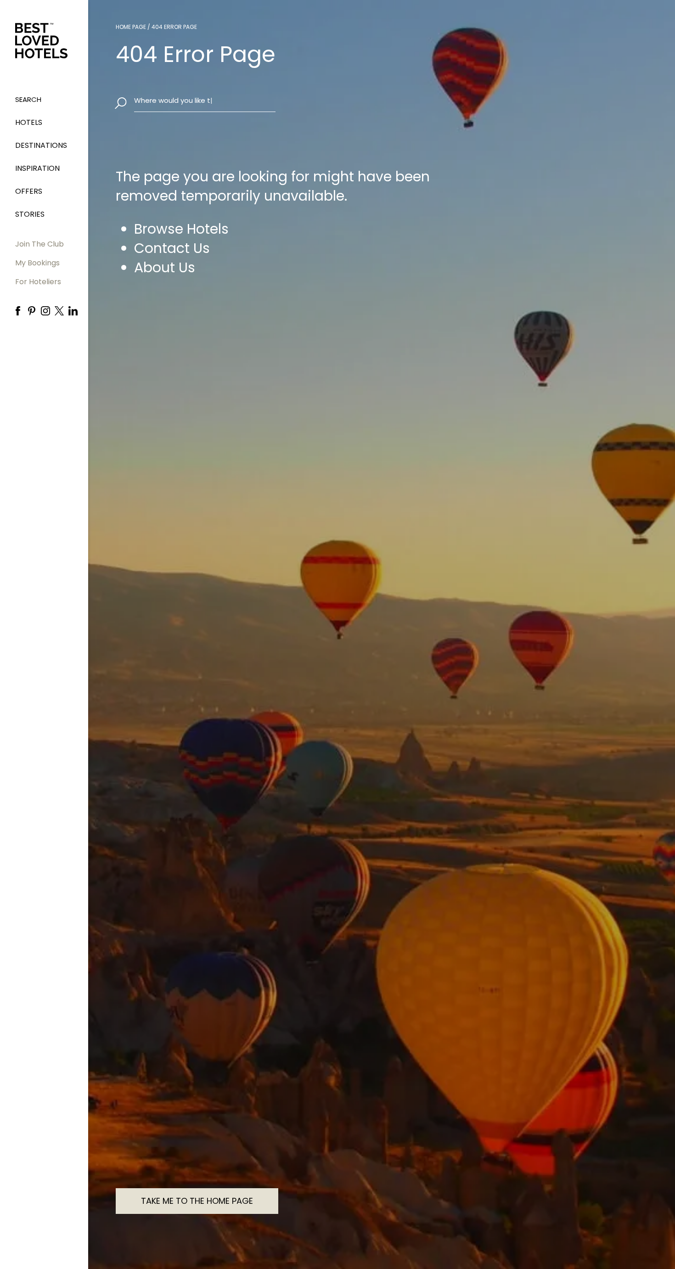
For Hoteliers (38, 281)
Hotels (28, 122)
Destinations (41, 145)
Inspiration (37, 168)
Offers (28, 191)
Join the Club (39, 244)
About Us (164, 267)
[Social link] (18, 311)
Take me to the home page (197, 1201)
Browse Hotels (181, 229)
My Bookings (37, 263)
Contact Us (172, 248)
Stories (30, 214)
